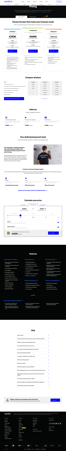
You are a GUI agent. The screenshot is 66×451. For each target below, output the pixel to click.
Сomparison (16, 4)
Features (49, 4)
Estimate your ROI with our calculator (43, 11)
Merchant (50, 259)
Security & (52, 280)
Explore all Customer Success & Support (32, 190)
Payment (31, 280)
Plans (8, 4)
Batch (29, 259)
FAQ (58, 4)
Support (33, 4)
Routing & (10, 259)
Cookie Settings (43, 449)
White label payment (13, 300)
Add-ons (24, 4)
